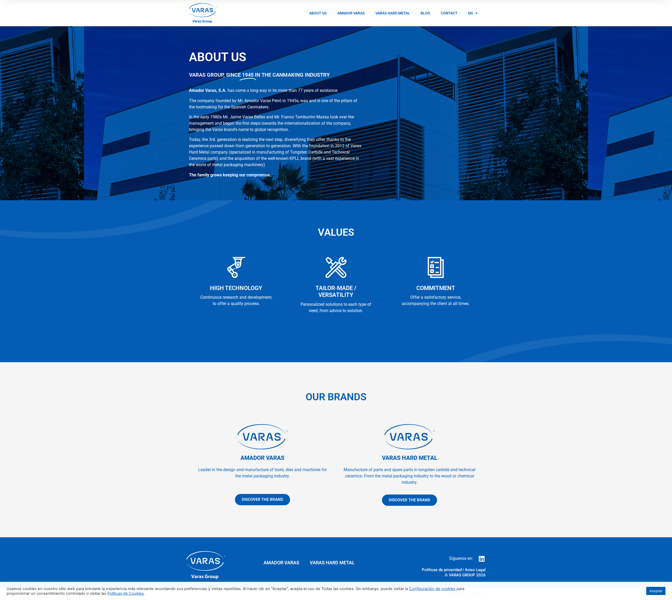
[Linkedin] (481, 558)
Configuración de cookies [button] (432, 588)
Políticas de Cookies (125, 593)
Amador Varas (351, 13)
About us (318, 13)
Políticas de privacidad (442, 569)
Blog (425, 13)
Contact (449, 13)
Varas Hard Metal (392, 13)
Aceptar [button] (655, 591)
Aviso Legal (475, 569)
